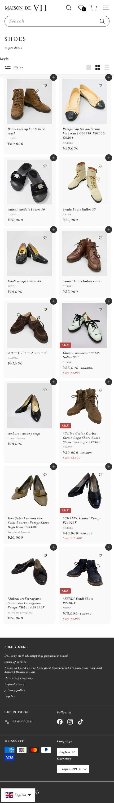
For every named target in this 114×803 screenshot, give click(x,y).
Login (4, 59)
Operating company (19, 678)
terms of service (16, 662)
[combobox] (57, 21)
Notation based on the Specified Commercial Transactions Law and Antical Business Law (53, 670)
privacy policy (15, 690)
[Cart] (93, 8)
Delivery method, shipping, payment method (36, 655)
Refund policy (15, 684)
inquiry (10, 696)
